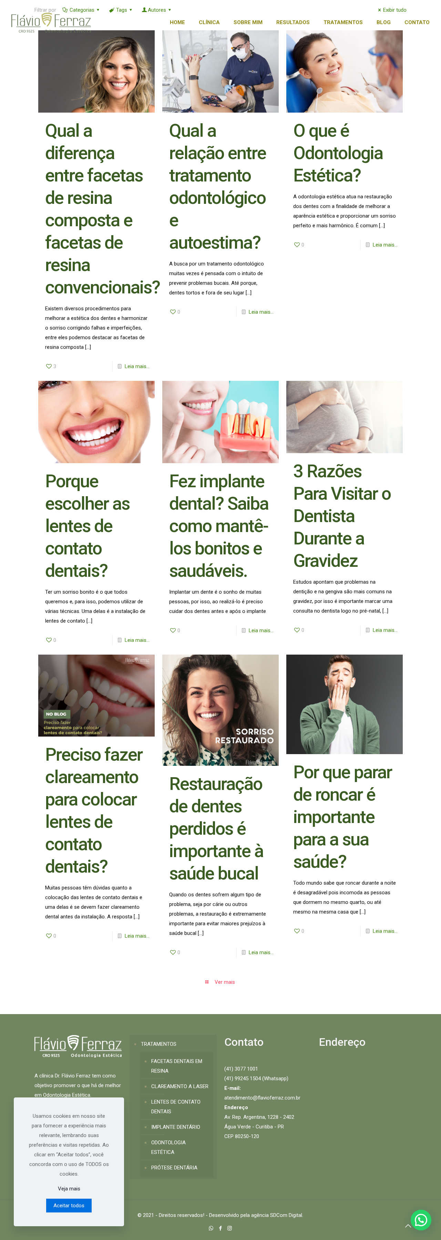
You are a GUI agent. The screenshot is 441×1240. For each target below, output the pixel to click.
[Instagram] (229, 1228)
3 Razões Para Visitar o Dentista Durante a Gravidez (342, 516)
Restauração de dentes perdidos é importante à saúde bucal (216, 828)
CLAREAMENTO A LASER (179, 1086)
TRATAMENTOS (158, 1044)
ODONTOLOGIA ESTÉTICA (168, 1147)
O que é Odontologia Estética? (338, 153)
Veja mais (69, 1189)
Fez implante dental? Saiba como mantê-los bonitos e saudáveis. (218, 526)
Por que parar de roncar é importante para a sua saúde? (342, 817)
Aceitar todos (68, 1205)
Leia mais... (137, 366)
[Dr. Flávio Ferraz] (51, 22)
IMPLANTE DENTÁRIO (175, 1127)
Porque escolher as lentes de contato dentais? (87, 526)
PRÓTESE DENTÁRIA (174, 1168)
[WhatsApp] (211, 1228)
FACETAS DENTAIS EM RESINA (176, 1066)
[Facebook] (220, 1228)
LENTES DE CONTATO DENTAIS (176, 1107)
